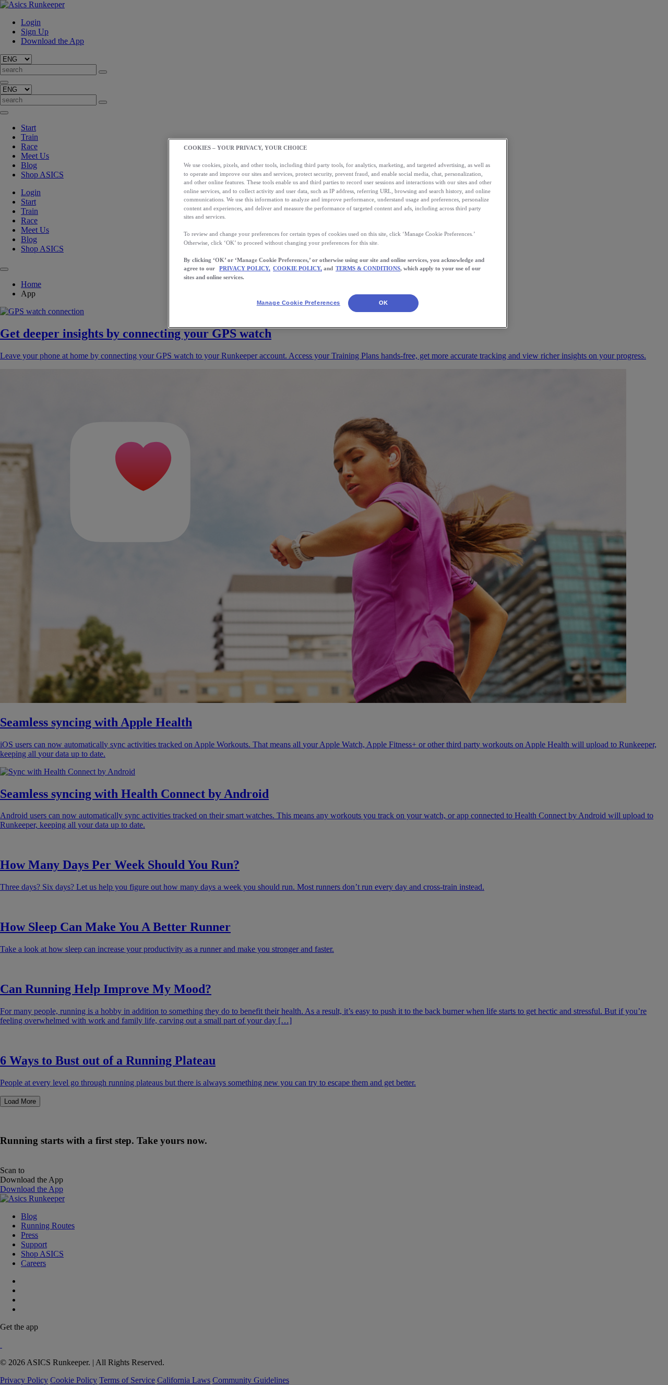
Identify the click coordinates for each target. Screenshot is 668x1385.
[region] (337, 233)
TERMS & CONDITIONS (368, 268)
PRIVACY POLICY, (244, 268)
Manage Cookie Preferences (298, 303)
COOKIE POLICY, (297, 268)
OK (383, 303)
